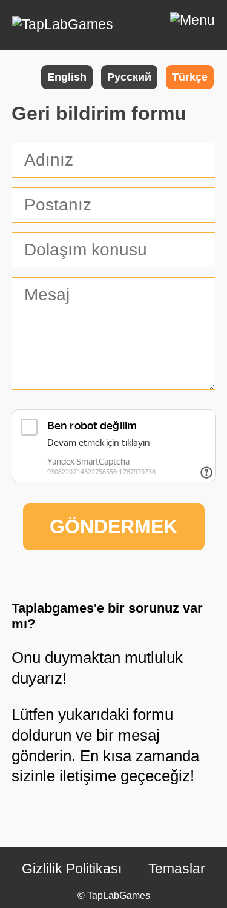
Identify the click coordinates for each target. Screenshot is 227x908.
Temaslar (176, 868)
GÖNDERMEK (113, 526)
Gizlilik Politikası (72, 868)
